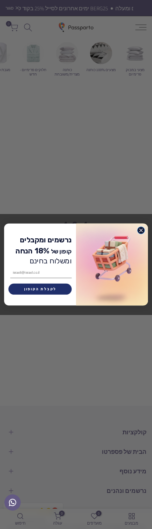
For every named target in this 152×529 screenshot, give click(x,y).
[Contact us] (12, 502)
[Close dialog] (140, 230)
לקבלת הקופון (40, 289)
